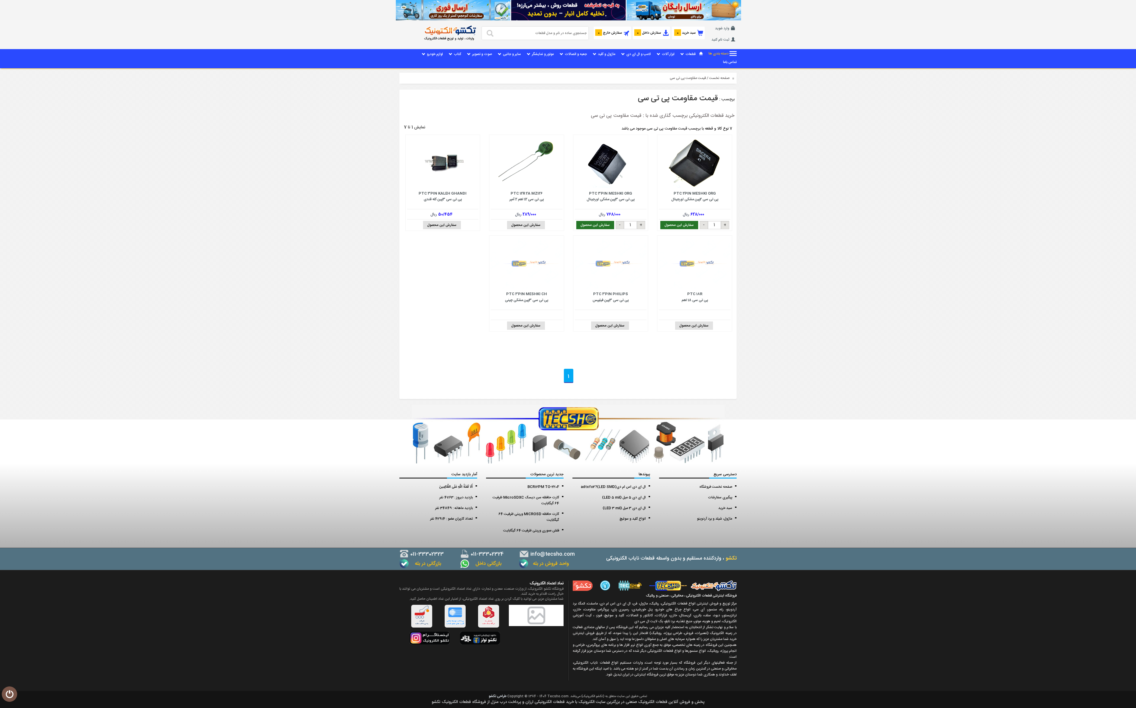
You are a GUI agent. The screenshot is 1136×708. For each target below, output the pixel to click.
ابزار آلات (668, 54)
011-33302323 (426, 554)
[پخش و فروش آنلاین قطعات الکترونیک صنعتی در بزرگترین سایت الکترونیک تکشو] (683, 10)
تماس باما (730, 62)
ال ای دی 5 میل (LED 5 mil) (624, 497)
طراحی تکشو (497, 696)
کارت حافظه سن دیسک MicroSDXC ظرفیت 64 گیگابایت (526, 500)
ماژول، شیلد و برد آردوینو (714, 519)
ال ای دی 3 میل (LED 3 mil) (624, 508)
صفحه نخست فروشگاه (715, 487)
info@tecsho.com (552, 554)
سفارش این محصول (679, 225)
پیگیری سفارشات (720, 497)
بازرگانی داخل (486, 564)
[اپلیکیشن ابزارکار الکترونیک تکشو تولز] (480, 638)
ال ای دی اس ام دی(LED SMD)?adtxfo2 (613, 487)
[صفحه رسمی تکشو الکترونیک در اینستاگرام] (430, 638)
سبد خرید (725, 508)
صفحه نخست (719, 78)
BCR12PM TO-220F (543, 487)
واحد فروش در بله (550, 564)
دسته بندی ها (719, 54)
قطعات (690, 54)
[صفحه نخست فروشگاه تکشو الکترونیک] (701, 54)
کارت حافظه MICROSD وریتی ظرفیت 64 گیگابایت (528, 517)
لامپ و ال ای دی (638, 54)
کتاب (457, 54)
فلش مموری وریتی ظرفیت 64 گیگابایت (531, 531)
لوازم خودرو (435, 54)
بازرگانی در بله (426, 564)
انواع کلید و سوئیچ (632, 519)
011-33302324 (486, 554)
